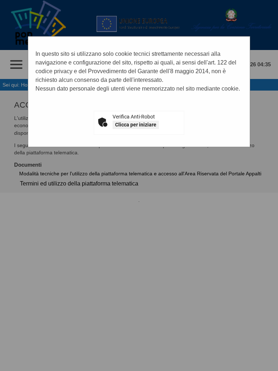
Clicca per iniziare (135, 125)
